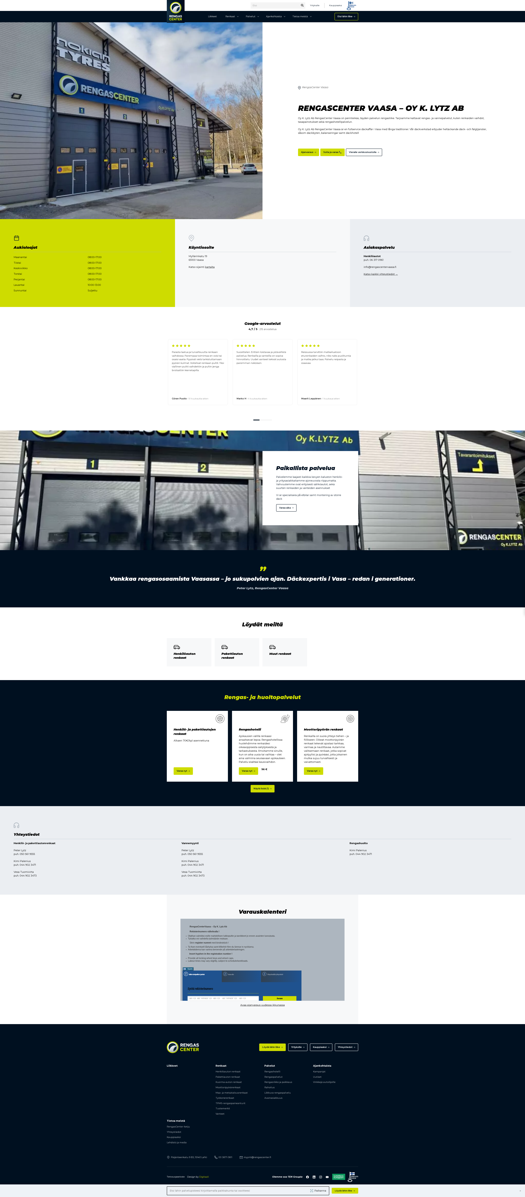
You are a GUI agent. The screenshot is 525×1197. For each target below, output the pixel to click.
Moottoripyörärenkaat (228, 1087)
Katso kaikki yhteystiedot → (381, 274)
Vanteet (220, 1113)
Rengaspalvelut (273, 1076)
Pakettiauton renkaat (228, 1076)
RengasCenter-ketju (178, 1126)
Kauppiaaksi (335, 5)
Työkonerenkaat (225, 1098)
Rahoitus (269, 1087)
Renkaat (230, 16)
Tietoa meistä (300, 16)
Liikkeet (212, 16)
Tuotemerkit (223, 1108)
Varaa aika (285, 508)
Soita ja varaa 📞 (332, 152)
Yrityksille (315, 5)
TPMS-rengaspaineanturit (230, 1103)
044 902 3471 (28, 864)
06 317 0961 (376, 259)
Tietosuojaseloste (176, 1176)
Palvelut (250, 16)
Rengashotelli (272, 1071)
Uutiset (317, 1076)
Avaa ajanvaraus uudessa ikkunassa (262, 1005)
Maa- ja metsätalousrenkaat (232, 1092)
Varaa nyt (182, 771)
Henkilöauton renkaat (228, 1071)
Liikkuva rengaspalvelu (277, 1092)
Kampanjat (319, 1071)
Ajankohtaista (274, 16)
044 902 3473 (28, 875)
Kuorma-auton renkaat (229, 1082)
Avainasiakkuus (273, 1098)
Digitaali (204, 1176)
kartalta (210, 267)
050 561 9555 (27, 854)
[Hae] (302, 5)
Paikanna (320, 1190)
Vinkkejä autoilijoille (324, 1082)
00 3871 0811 (225, 1157)
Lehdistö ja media (177, 1142)
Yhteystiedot (345, 1047)
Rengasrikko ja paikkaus (278, 1082)
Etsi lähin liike (345, 16)
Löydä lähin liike (271, 1047)
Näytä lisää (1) (261, 788)
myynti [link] (257, 1157)
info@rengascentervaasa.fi (380, 267)
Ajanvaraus (307, 152)
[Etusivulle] (176, 11)
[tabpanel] (198, 374)
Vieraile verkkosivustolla (362, 152)
